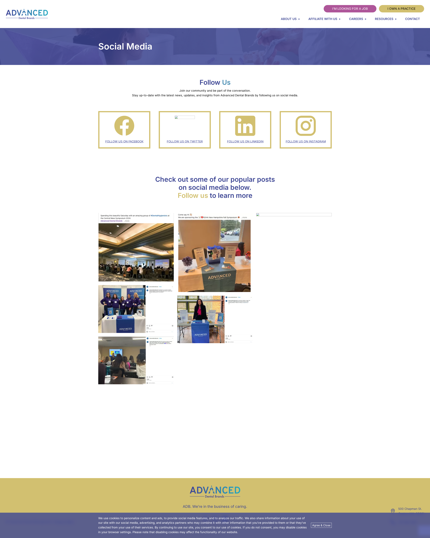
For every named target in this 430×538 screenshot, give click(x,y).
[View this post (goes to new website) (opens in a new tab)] (136, 247)
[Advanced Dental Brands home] (27, 14)
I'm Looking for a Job (350, 8)
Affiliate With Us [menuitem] (322, 19)
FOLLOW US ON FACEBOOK (124, 141)
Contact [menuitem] (412, 19)
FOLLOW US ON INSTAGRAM (306, 141)
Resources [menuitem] (384, 19)
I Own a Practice (402, 8)
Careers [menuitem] (356, 19)
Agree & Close (321, 525)
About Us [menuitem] (289, 19)
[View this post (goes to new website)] (136, 309)
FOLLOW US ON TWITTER (185, 141)
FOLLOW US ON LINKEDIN (245, 141)
